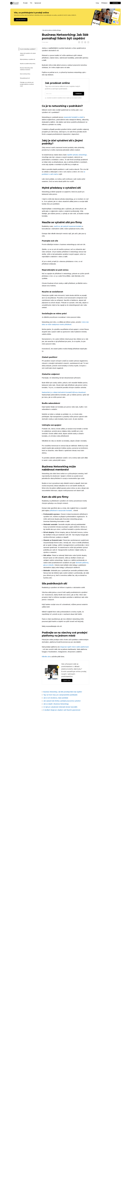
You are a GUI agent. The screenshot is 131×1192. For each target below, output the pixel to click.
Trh (31, 3)
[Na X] (85, 42)
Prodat (25, 3)
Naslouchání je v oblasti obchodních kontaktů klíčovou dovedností (64, 392)
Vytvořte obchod (20, 19)
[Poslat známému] (88, 42)
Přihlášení (104, 3)
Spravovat (38, 3)
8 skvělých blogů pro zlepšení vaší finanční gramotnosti (61, 710)
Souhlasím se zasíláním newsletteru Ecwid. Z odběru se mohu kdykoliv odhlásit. (64, 97)
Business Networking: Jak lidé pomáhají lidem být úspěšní (62, 692)
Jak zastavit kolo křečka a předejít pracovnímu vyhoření (62, 701)
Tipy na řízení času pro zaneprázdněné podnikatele (60, 695)
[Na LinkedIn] (82, 42)
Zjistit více (66, 680)
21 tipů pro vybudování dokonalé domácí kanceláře (60, 707)
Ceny (97, 3)
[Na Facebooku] (79, 42)
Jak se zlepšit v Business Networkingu (56, 704)
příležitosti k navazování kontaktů (61, 510)
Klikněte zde (46, 656)
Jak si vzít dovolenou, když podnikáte (55, 698)
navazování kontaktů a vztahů (74, 117)
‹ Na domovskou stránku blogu (51, 30)
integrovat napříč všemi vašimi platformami (74, 647)
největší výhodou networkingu (77, 155)
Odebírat (78, 93)
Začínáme (115, 3)
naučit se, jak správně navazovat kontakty (68, 226)
